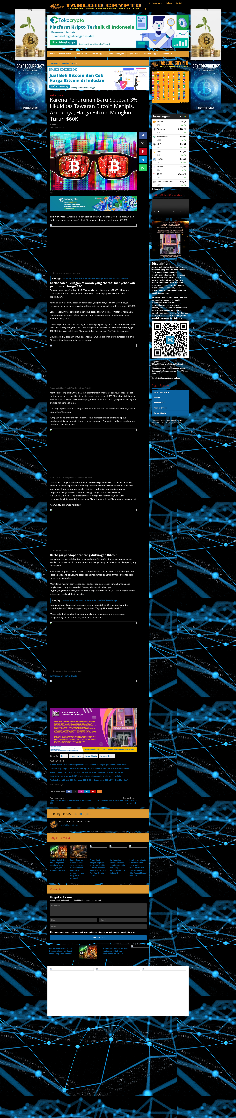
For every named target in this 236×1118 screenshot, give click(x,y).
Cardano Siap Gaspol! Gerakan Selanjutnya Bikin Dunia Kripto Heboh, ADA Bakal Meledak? (89, 768)
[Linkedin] (87, 791)
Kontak (163, 425)
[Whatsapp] (143, 167)
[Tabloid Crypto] (94, 6)
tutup (30, 10)
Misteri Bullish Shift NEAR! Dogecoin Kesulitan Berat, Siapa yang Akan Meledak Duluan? (88, 764)
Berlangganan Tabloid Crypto (63, 675)
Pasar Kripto (159, 402)
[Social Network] (145, 9)
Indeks (155, 425)
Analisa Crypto (56, 95)
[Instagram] (81, 791)
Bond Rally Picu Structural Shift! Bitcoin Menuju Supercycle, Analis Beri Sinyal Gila (85, 776)
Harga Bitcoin (91, 756)
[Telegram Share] (143, 159)
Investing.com (171, 189)
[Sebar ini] (143, 135)
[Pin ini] (143, 151)
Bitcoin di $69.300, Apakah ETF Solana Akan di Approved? (116, 800)
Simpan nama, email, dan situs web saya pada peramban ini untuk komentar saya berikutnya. (94, 932)
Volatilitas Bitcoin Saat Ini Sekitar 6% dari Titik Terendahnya (90, 600)
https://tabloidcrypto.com (69, 825)
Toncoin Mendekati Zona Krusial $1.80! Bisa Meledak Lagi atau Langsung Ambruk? (86, 772)
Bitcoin (64, 756)
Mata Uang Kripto (161, 392)
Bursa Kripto (75, 756)
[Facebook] (69, 791)
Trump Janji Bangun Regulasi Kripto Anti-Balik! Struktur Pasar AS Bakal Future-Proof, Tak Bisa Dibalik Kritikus (98, 868)
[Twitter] (75, 791)
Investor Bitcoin (107, 756)
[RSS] (99, 791)
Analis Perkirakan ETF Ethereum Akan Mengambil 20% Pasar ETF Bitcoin (95, 278)
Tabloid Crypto (81, 814)
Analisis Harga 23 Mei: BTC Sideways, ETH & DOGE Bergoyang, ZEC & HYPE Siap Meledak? (89, 780)
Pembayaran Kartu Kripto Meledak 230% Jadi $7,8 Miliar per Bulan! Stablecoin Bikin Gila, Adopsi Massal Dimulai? (138, 868)
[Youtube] (93, 791)
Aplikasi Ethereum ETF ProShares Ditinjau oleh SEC (70, 800)
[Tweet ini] (143, 143)
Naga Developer (175, 423)
